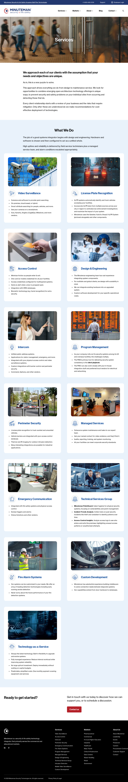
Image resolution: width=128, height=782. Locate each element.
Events (115, 740)
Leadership (116, 737)
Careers (115, 746)
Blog (100, 11)
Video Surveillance (61, 734)
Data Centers (88, 754)
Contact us (74, 709)
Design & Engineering (62, 757)
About (88, 11)
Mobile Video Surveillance (63, 766)
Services (61, 11)
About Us (116, 730)
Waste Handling (89, 757)
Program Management (62, 751)
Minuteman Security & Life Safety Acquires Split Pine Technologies (25, 2)
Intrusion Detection (61, 763)
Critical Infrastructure (91, 751)
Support (102, 2)
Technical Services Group (63, 760)
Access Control (60, 737)
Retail (86, 760)
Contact (111, 11)
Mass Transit (88, 748)
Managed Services (61, 754)
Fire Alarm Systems (61, 748)
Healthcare (87, 746)
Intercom (58, 740)
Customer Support (119, 751)
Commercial (88, 737)
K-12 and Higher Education (92, 740)
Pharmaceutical (89, 734)
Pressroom (116, 743)
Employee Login (119, 2)
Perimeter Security (61, 743)
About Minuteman (118, 734)
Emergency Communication (64, 746)
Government (88, 763)
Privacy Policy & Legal (55, 778)
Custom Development (62, 769)
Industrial (87, 743)
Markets (75, 11)
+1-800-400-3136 (88, 2)
